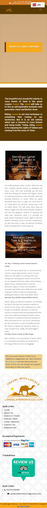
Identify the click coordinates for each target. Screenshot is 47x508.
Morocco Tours (12, 416)
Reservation (10, 428)
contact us (12, 362)
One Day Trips (10, 419)
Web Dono (25, 506)
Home (6, 410)
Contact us (9, 425)
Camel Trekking (12, 422)
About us (8, 413)
